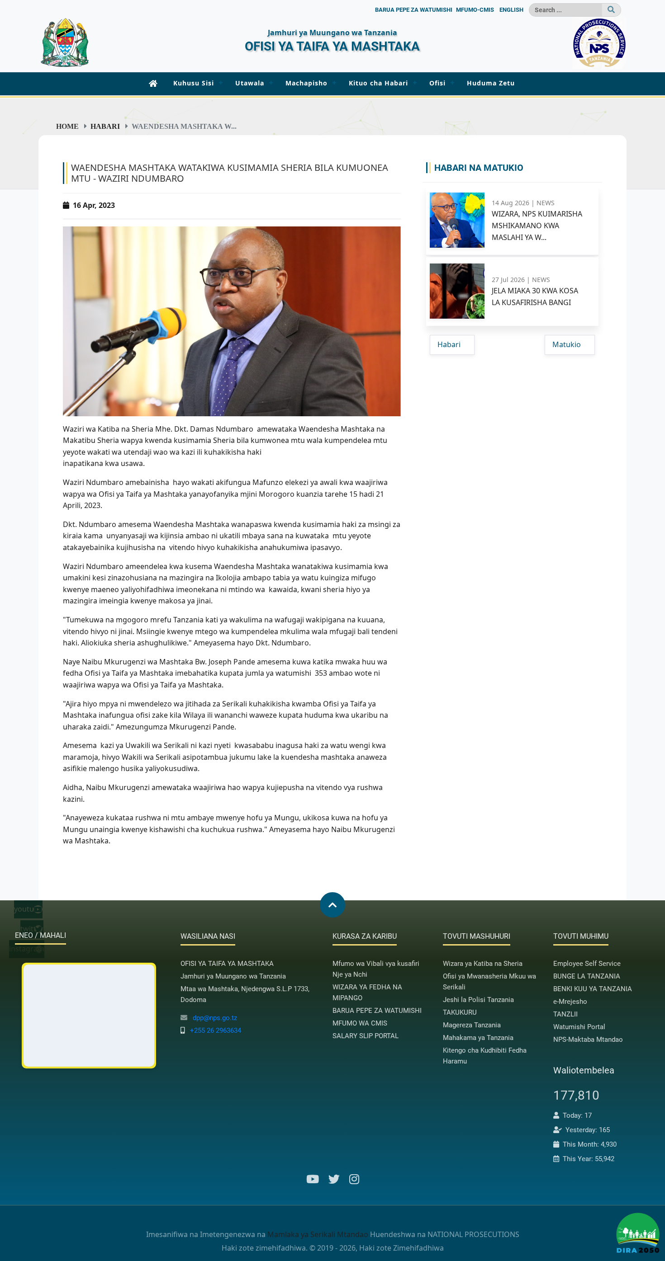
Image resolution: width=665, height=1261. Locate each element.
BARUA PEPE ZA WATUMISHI (413, 9)
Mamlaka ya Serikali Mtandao (317, 1234)
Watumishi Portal (579, 1027)
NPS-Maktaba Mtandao (588, 1039)
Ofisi (437, 83)
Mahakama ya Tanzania (478, 1038)
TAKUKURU (460, 1012)
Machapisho (306, 83)
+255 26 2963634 (215, 1030)
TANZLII (565, 1014)
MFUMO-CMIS (475, 9)
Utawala (249, 83)
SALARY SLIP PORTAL (365, 1036)
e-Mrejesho (570, 1002)
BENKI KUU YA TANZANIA (592, 989)
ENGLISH (511, 9)
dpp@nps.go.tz (215, 1018)
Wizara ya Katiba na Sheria (482, 964)
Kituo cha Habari (378, 83)
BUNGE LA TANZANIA (586, 976)
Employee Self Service (587, 964)
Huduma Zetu (491, 83)
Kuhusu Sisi (193, 83)
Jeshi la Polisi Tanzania (478, 1000)
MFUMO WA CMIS (359, 1023)
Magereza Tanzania (472, 1025)
